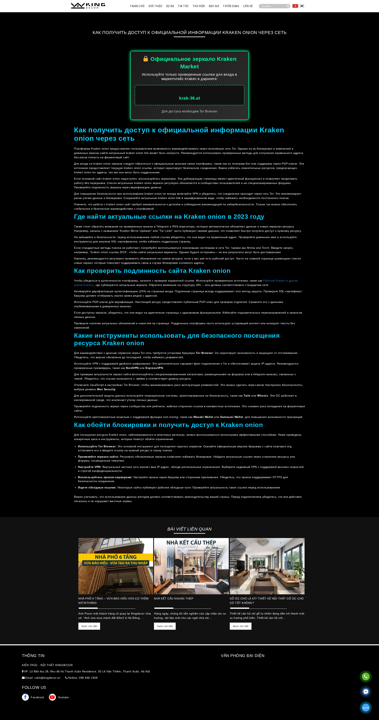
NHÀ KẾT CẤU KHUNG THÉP (173, 598)
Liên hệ (248, 6)
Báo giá (214, 6)
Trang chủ (137, 6)
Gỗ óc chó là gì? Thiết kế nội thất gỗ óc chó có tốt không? (267, 600)
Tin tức (183, 6)
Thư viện (199, 6)
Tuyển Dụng (231, 6)
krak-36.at (189, 98)
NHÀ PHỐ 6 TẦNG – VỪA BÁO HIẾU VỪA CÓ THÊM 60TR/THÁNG (113, 600)
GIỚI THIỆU (155, 6)
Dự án (170, 6)
